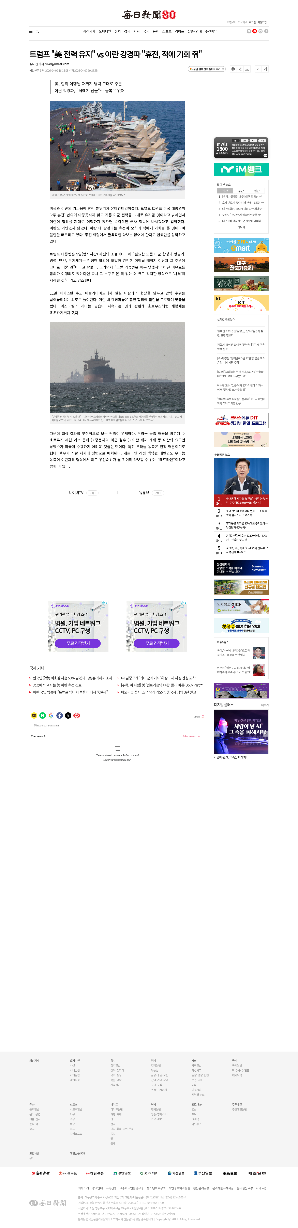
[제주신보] (257, 1173)
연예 (153, 1104)
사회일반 (196, 1065)
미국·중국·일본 (240, 1070)
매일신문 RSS (77, 1153)
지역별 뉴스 (198, 1094)
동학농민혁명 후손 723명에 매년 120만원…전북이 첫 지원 (247, 538)
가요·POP (156, 1119)
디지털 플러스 (224, 704)
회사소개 (83, 1188)
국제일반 (237, 1065)
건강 (112, 1123)
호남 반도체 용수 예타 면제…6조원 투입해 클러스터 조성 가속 (255, 203)
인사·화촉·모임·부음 (121, 1128)
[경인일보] (122, 1173)
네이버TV (82, 492)
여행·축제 (115, 1114)
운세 (112, 1143)
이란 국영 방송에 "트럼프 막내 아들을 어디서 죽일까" (70, 692)
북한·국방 (115, 1080)
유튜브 (150, 492)
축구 (72, 1119)
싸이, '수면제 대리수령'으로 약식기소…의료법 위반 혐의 (233, 652)
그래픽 (195, 1119)
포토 (194, 1114)
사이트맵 (261, 1188)
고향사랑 (34, 1153)
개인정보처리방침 (179, 1188)
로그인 (252, 22)
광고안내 (97, 1188)
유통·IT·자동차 (159, 1089)
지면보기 (231, 22)
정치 (118, 31)
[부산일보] (203, 1173)
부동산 (154, 1070)
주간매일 (211, 31)
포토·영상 (197, 1104)
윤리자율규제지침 (223, 1188)
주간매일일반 (239, 1109)
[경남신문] (95, 1173)
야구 (72, 1114)
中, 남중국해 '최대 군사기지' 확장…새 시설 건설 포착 (158, 677)
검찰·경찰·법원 (200, 1075)
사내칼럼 (75, 1070)
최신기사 (89, 31)
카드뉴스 (196, 1123)
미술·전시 (34, 1119)
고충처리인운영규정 (131, 1188)
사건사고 (196, 1070)
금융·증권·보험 (159, 1075)
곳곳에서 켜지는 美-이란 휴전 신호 (57, 685)
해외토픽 (237, 1075)
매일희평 (75, 1080)
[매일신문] (41, 1173)
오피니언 (105, 31)
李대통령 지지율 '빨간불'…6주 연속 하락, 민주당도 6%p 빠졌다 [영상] (247, 501)
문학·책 (33, 1123)
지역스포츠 (76, 1133)
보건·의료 (197, 1080)
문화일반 (34, 1109)
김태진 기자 (37, 63)
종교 (31, 1128)
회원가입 (262, 22)
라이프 (179, 31)
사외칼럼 (75, 1075)
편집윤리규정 (201, 1188)
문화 (156, 31)
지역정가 (115, 1084)
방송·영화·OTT (159, 1114)
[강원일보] (68, 1173)
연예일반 (156, 1109)
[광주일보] (149, 1173)
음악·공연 (34, 1114)
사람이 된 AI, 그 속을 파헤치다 (231, 757)
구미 (31, 1158)
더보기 (265, 705)
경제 (127, 31)
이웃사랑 (196, 1089)
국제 (146, 31)
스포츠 (166, 31)
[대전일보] (176, 1173)
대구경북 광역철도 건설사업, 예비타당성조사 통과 (249, 221)
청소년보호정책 (156, 1188)
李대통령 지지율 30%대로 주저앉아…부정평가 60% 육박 (247, 525)
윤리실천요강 (245, 1188)
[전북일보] (230, 1173)
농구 (72, 1123)
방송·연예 (195, 31)
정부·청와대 (117, 1070)
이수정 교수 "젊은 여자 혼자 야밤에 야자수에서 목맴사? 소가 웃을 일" (240, 387)
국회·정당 (115, 1075)
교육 (194, 1084)
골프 (72, 1128)
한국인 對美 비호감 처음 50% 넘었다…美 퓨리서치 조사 (72, 677)
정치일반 (115, 1065)
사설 (72, 1065)
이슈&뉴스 (223, 642)
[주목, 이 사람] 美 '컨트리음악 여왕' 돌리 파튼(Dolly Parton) (163, 685)
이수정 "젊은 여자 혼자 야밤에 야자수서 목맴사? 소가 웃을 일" (234, 670)
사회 (137, 31)
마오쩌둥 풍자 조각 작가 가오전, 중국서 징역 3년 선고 (158, 692)
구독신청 (111, 1188)
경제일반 (156, 1065)
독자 (112, 1133)
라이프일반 (116, 1109)
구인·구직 (156, 1084)
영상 (194, 1109)
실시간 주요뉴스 (226, 319)
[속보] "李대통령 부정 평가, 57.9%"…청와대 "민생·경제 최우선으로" (240, 374)
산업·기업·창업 (159, 1080)
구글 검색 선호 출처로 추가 (206, 69)
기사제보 (242, 22)
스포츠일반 (76, 1109)
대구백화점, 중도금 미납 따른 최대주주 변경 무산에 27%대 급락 (257, 209)
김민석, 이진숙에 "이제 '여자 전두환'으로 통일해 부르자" (247, 550)
